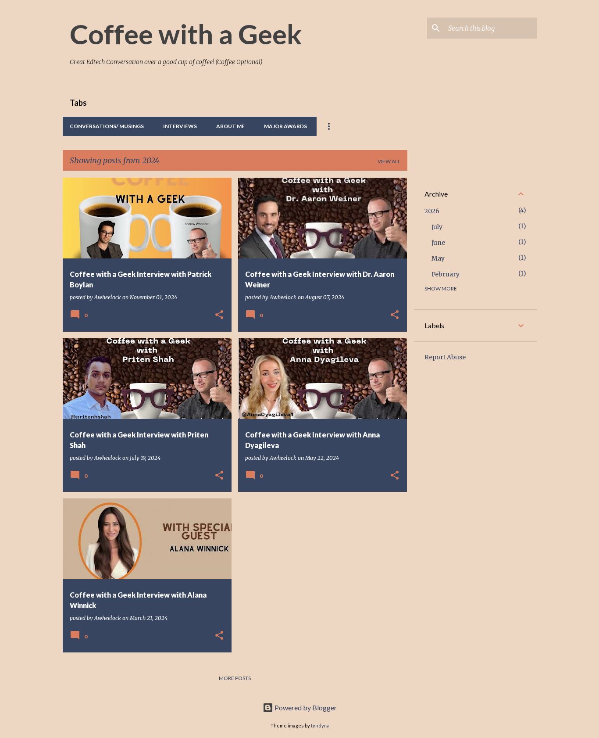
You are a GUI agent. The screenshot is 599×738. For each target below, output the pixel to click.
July (436, 227)
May (438, 258)
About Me (230, 126)
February (445, 274)
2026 (431, 211)
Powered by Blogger (305, 707)
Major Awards (285, 126)
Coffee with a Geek (186, 34)
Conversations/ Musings (107, 126)
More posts (235, 678)
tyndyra (320, 725)
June (438, 243)
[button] (219, 315)
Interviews (180, 126)
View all (389, 161)
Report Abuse (445, 357)
